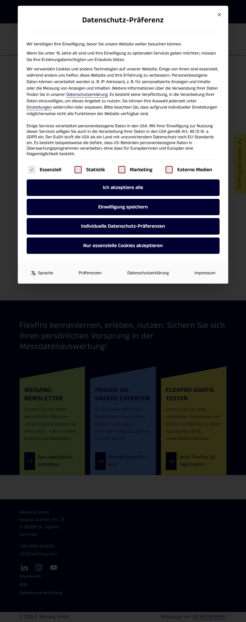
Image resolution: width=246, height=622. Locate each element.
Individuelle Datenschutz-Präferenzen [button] (123, 226)
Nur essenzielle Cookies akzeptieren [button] (123, 245)
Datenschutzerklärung (87, 94)
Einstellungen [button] (39, 107)
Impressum (205, 273)
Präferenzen (90, 273)
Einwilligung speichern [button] (123, 207)
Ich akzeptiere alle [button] (123, 187)
